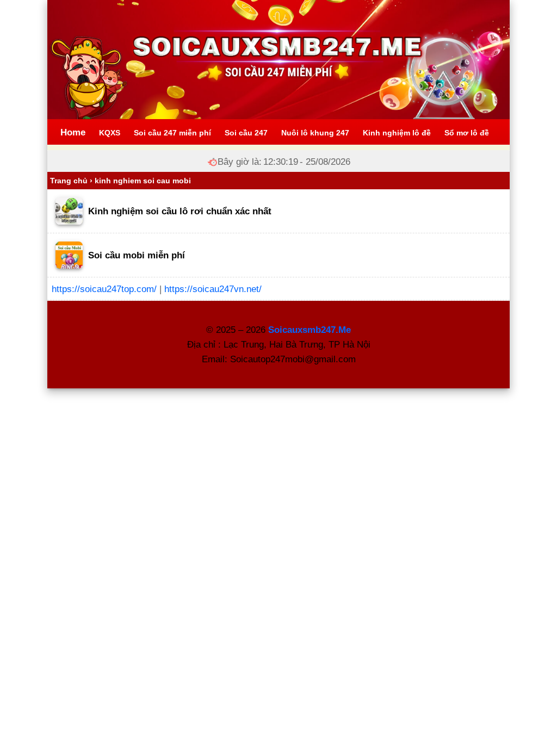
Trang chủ (69, 180)
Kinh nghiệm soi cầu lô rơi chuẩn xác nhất (179, 211)
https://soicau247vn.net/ (213, 289)
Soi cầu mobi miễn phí (136, 255)
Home (72, 132)
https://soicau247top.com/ (104, 289)
